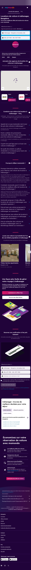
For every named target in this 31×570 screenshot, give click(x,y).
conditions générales (24, 387)
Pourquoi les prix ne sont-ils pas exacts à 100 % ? (15, 501)
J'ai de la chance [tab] (7, 413)
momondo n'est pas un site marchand (12, 496)
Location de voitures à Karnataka (7, 508)
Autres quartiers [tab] (7, 410)
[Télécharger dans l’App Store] (13, 559)
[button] (2, 7)
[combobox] (7, 26)
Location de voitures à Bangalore (22, 508)
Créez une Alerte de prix (12, 470)
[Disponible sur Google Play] (5, 559)
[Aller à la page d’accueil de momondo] (9, 7)
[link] (12, 100)
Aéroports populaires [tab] (18, 410)
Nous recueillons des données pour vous (13, 498)
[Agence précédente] (3, 88)
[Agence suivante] (28, 88)
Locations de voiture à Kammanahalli (11, 422)
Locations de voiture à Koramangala (11, 424)
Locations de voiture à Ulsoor (9, 426)
